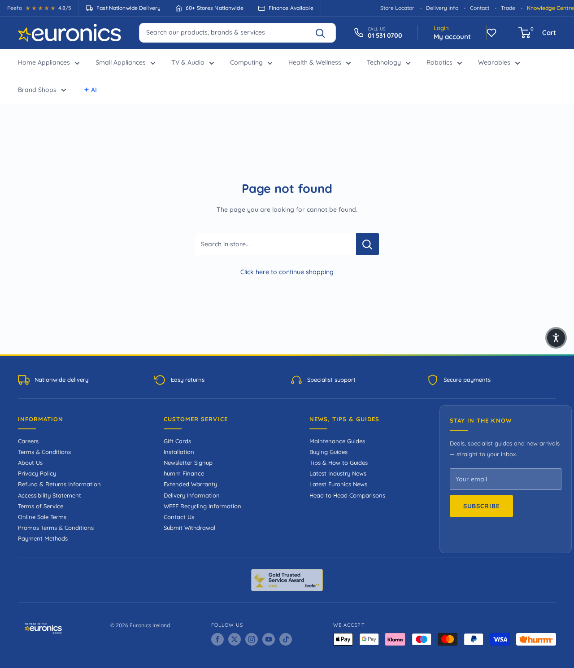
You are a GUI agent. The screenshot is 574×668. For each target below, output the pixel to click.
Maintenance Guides (337, 441)
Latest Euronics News (338, 484)
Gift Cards (177, 441)
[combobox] (237, 32)
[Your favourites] (491, 33)
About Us (30, 462)
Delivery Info (442, 7)
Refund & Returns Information (59, 484)
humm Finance (184, 473)
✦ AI (90, 90)
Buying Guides (328, 451)
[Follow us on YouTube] (268, 639)
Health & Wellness (314, 62)
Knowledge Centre (550, 7)
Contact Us (179, 516)
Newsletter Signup (188, 462)
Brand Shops (37, 90)
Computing (246, 62)
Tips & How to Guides (338, 462)
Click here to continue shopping (287, 272)
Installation (179, 451)
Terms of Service (40, 506)
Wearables (494, 62)
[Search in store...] (367, 244)
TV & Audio (187, 62)
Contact (479, 7)
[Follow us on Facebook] (217, 639)
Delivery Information (192, 495)
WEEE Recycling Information (202, 506)
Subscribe (481, 506)
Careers (28, 441)
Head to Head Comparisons (347, 495)
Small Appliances (121, 62)
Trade (508, 7)
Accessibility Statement (49, 495)
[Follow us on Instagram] (251, 639)
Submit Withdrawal (189, 527)
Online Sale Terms (42, 516)
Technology (384, 62)
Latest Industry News (337, 473)
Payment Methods (43, 538)
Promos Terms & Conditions (56, 527)
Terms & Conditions (44, 451)
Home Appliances (44, 62)
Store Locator (397, 7)
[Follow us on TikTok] (285, 639)
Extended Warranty (190, 484)
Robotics (439, 62)
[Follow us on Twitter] (234, 639)
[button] (556, 338)
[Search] (324, 32)
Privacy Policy (37, 473)
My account (452, 36)
